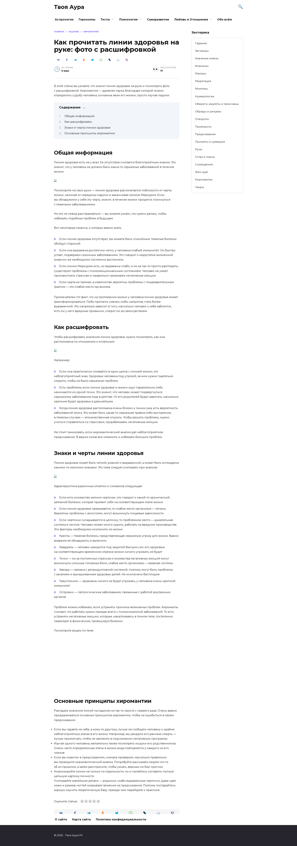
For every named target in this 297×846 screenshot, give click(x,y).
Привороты (203, 126)
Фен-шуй (201, 172)
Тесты (105, 19)
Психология (128, 19)
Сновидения (204, 164)
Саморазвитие (158, 19)
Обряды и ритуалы (208, 111)
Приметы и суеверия (210, 141)
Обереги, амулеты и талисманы (217, 104)
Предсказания (205, 134)
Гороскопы (87, 19)
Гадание (201, 43)
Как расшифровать (78, 121)
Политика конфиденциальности (121, 819)
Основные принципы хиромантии (89, 133)
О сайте (61, 819)
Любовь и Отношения (191, 19)
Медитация (203, 81)
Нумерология (204, 96)
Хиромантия (203, 179)
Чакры (199, 187)
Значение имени (206, 58)
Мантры (200, 73)
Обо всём (224, 19)
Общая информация (79, 116)
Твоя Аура (69, 7)
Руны (198, 149)
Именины (201, 66)
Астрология (64, 19)
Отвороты (202, 119)
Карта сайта (81, 819)
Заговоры (202, 50)
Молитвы (201, 88)
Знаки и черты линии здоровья (87, 127)
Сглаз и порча (204, 156)
